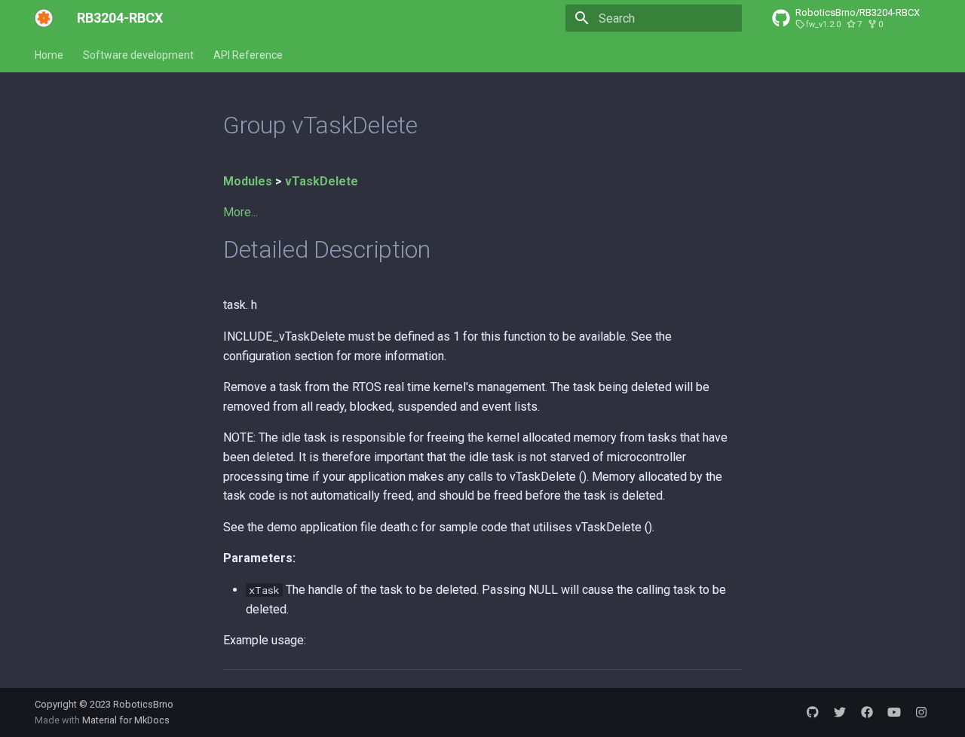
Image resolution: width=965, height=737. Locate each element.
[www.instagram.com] (921, 712)
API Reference (248, 55)
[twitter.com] (840, 712)
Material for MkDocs (126, 720)
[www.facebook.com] (867, 712)
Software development (138, 55)
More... (240, 212)
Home (49, 55)
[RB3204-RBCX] (44, 18)
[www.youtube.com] (894, 712)
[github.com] (813, 712)
